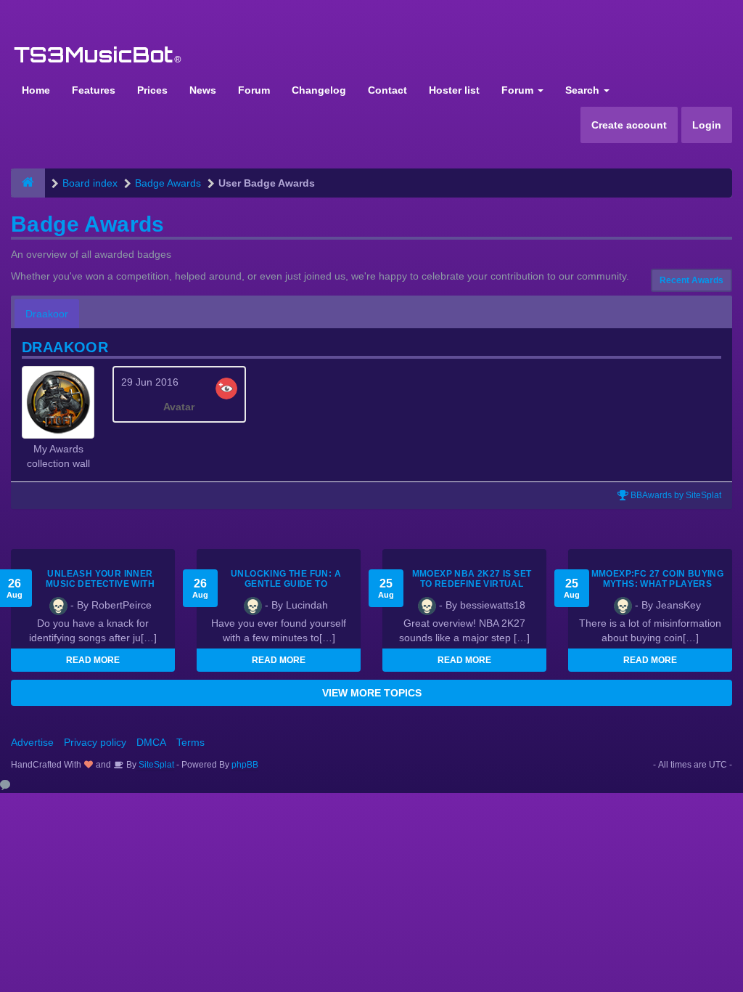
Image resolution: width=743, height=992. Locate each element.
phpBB (244, 765)
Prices (152, 90)
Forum (254, 90)
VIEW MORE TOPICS (372, 693)
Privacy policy (95, 742)
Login (706, 125)
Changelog (319, 90)
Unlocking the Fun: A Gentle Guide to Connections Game (286, 584)
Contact (387, 90)
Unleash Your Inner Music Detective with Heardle (100, 584)
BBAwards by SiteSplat (674, 495)
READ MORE (93, 660)
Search (583, 90)
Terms (190, 742)
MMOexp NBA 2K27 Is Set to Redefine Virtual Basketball (472, 584)
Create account (629, 125)
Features (93, 90)
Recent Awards (691, 280)
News (202, 90)
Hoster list (454, 90)
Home (36, 90)
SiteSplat (155, 765)
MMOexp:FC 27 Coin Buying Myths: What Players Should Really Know (657, 584)
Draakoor (46, 314)
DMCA (151, 742)
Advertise (32, 742)
